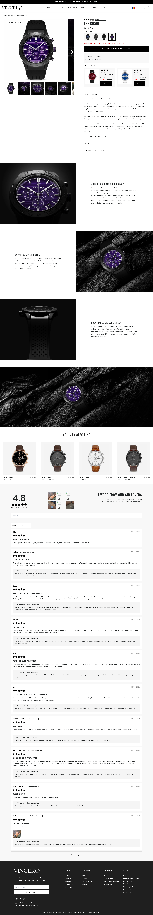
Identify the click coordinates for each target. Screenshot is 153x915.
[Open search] (139, 8)
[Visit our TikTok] (24, 899)
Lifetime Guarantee (130, 890)
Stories (106, 875)
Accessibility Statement (76, 912)
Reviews (85, 878)
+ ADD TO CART (106, 83)
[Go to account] (143, 8)
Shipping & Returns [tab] (94, 151)
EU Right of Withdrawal (127, 882)
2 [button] (75, 855)
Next (69, 88)
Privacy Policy (61, 912)
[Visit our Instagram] (17, 899)
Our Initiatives (87, 881)
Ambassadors (109, 878)
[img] (19, 536)
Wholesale (108, 884)
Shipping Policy (129, 887)
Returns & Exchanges (131, 878)
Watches (68, 875)
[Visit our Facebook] (14, 899)
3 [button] (78, 855)
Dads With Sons (140, 77)
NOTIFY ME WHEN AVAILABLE (116, 49)
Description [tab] (90, 94)
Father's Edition (140, 74)
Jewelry (68, 878)
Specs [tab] (86, 143)
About (84, 875)
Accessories (69, 884)
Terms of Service (48, 912)
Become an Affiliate (111, 881)
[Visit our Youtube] (21, 899)
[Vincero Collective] (12, 7)
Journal (84, 884)
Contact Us (127, 893)
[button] (89, 20)
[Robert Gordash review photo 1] (17, 834)
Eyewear (68, 881)
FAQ (125, 875)
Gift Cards (69, 887)
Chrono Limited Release (107, 74)
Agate (102, 77)
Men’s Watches (9, 15)
